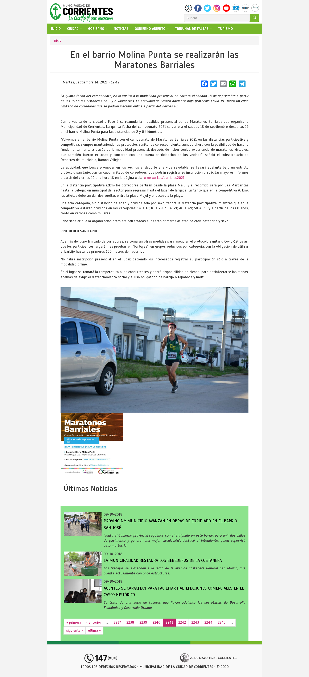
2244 (208, 622)
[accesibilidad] (188, 8)
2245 (222, 622)
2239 (143, 622)
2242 (182, 622)
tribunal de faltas (192, 28)
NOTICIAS (121, 28)
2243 (195, 622)
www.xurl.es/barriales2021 (164, 178)
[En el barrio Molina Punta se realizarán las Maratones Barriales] (154, 350)
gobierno (96, 28)
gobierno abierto (150, 28)
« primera (73, 622)
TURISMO (225, 28)
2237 (117, 622)
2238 (130, 622)
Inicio (57, 40)
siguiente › (74, 630)
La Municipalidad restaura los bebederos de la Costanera (163, 560)
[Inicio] (83, 11)
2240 (156, 622)
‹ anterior (93, 622)
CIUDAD (73, 28)
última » (94, 630)
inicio (56, 28)
